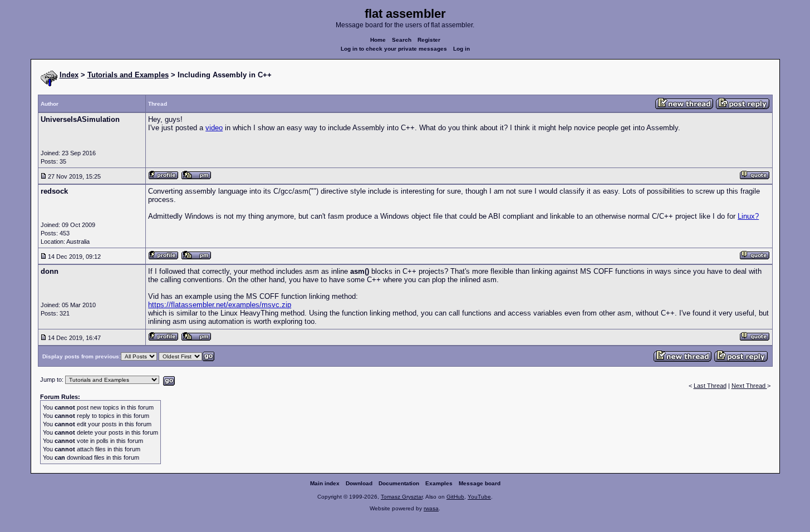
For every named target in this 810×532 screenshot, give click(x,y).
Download (359, 483)
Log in (461, 49)
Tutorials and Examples (128, 75)
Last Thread (710, 385)
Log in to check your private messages (394, 49)
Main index (325, 483)
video (214, 128)
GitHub (455, 497)
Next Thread (749, 385)
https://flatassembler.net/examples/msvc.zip (219, 305)
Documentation (399, 483)
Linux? (748, 216)
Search (401, 40)
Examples (439, 483)
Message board (479, 483)
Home (378, 40)
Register (429, 40)
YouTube (479, 497)
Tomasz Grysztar (402, 497)
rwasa (431, 508)
